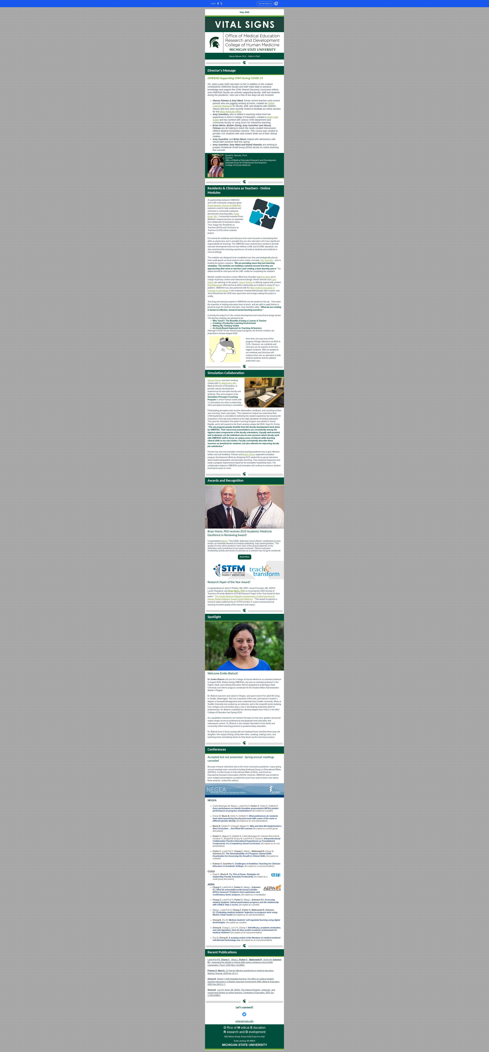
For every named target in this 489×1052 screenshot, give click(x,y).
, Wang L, (234, 960)
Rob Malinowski (215, 285)
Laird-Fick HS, (214, 960)
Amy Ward (265, 277)
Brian (224, 541)
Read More (244, 557)
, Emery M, (268, 960)
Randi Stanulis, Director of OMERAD (224, 205)
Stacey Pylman (246, 282)
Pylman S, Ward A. (217, 971)
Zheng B (212, 990)
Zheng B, (212, 979)
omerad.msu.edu (244, 1021)
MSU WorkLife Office (230, 111)
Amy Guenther (266, 260)
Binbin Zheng (249, 454)
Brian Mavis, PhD (236, 591)
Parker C (243, 960)
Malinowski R (255, 960)
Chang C (225, 960)
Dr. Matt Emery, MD (227, 383)
